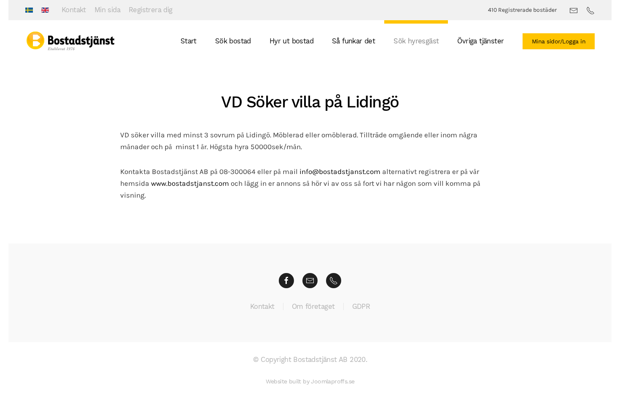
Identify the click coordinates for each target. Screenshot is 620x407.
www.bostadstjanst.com (190, 183)
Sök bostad (233, 41)
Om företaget (313, 307)
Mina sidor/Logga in (559, 41)
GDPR (361, 307)
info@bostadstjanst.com (339, 172)
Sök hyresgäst (416, 41)
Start (189, 41)
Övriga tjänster (480, 41)
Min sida (107, 10)
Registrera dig (151, 10)
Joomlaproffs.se (332, 381)
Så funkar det (353, 41)
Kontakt (74, 10)
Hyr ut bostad (291, 41)
